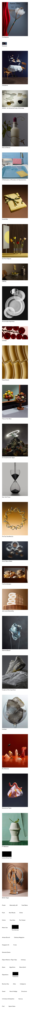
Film (12, 7)
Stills (17, 7)
